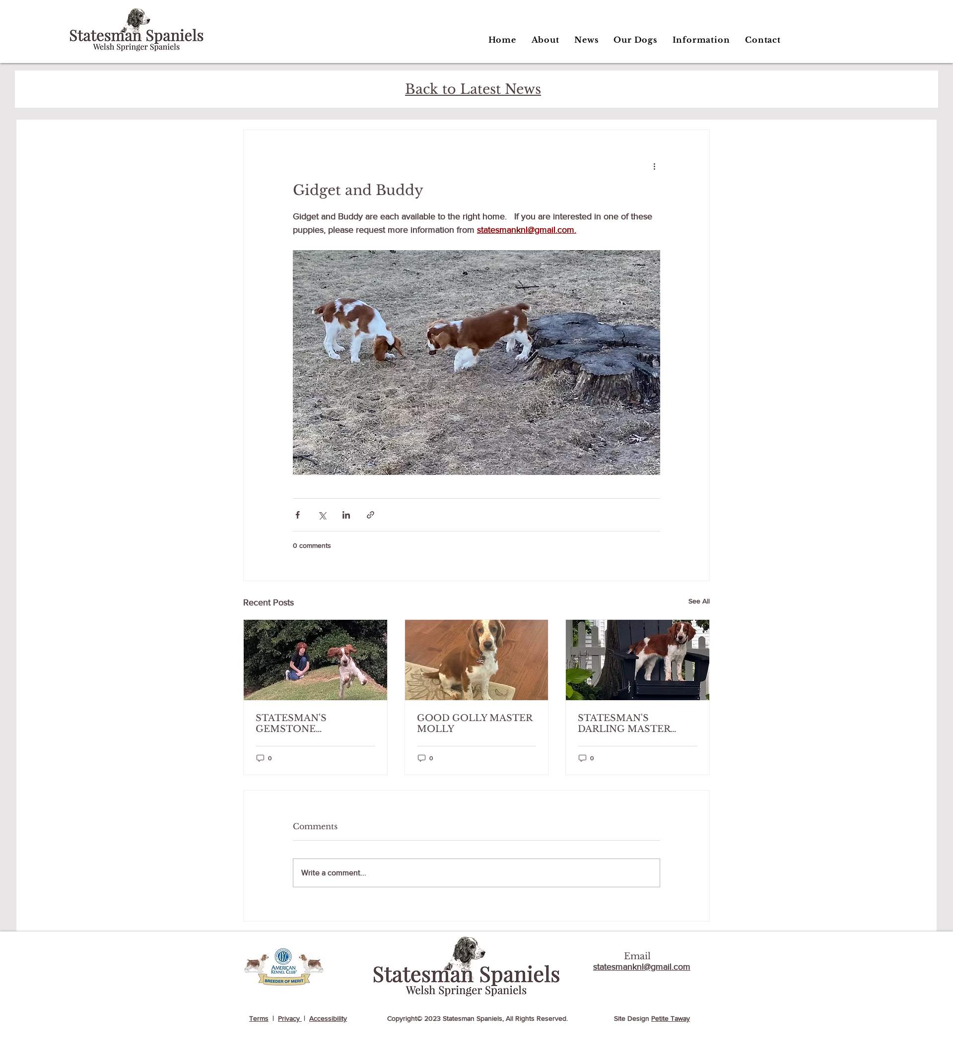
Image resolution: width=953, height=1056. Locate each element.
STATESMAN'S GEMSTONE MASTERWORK (293, 723)
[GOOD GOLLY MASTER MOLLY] (476, 660)
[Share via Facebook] (297, 515)
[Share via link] (370, 515)
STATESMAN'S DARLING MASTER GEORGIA (624, 723)
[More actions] (654, 166)
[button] (635, 39)
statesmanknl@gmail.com (641, 967)
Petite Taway (670, 1018)
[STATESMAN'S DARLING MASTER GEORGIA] (637, 660)
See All (699, 601)
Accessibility (328, 1018)
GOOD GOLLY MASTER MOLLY (474, 723)
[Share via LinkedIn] (346, 515)
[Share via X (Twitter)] (322, 515)
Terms (259, 1018)
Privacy (290, 1018)
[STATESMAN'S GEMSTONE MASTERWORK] (315, 660)
